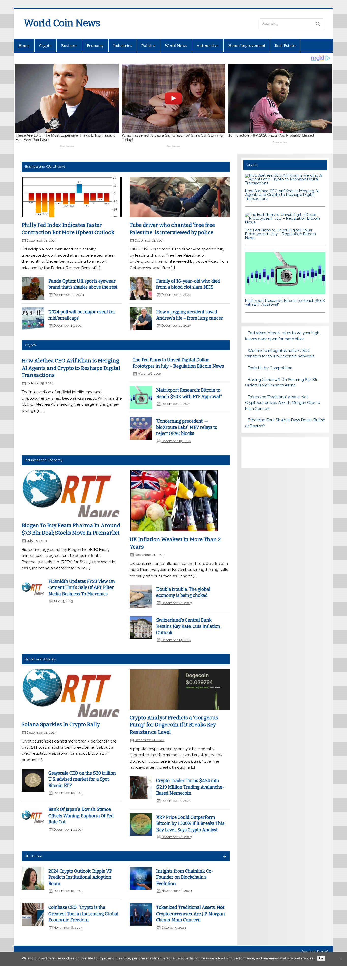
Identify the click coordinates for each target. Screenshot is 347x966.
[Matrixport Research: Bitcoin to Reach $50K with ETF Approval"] (285, 292)
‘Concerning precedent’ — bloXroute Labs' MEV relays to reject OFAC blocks (186, 427)
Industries (122, 45)
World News (176, 45)
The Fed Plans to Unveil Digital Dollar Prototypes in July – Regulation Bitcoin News (280, 234)
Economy (95, 45)
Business (69, 45)
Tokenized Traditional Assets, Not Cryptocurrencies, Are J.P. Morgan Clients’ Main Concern (190, 914)
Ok (321, 958)
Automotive (208, 45)
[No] (340, 958)
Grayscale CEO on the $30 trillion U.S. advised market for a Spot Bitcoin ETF (82, 779)
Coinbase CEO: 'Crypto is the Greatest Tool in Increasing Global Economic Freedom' (83, 914)
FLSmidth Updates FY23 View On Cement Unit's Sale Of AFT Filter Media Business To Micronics (81, 588)
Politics (148, 45)
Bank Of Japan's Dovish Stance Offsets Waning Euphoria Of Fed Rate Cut (81, 816)
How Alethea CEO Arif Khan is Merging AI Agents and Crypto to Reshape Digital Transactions (71, 368)
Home (24, 45)
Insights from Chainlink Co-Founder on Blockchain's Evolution (184, 877)
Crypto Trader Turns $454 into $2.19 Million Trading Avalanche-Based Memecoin (190, 787)
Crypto (45, 45)
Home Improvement (246, 45)
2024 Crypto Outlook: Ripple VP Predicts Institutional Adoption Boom (80, 877)
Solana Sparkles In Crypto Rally (61, 724)
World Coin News (62, 23)
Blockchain (33, 856)
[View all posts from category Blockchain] (224, 857)
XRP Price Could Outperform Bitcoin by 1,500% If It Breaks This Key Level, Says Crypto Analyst (190, 824)
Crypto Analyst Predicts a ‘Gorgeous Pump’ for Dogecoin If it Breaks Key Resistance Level (174, 725)
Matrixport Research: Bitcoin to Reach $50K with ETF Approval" (285, 302)
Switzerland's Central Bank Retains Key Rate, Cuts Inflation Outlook (188, 626)
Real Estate (285, 45)
